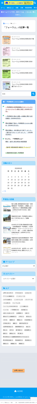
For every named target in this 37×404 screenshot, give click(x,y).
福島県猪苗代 (19, 326)
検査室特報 (28, 7)
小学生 (21, 316)
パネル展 (6, 303)
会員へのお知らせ (8, 313)
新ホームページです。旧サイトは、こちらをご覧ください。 (18, 13)
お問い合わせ (18, 370)
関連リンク (34, 402)
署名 (5, 330)
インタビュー (20, 296)
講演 (5, 333)
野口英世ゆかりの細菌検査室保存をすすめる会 (16, 336)
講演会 (12, 333)
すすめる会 (19, 293)
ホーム (3, 7)
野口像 (20, 333)
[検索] (33, 94)
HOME (20, 391)
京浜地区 (24, 309)
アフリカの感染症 (8, 296)
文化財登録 (28, 320)
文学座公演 (7, 323)
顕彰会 (5, 343)
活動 (17, 7)
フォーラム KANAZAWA (10, 306)
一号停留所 (15, 309)
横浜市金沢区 (23, 323)
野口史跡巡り (25, 402)
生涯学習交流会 (8, 326)
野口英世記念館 (8, 340)
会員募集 (19, 313)
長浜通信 (28, 340)
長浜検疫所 (19, 340)
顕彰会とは (10, 7)
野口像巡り (30, 402)
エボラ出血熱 (7, 299)
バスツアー (28, 299)
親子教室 (19, 330)
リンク (5, 309)
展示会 (28, 316)
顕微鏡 (14, 343)
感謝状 (12, 320)
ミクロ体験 (24, 306)
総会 (28, 326)
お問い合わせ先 (8, 293)
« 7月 (4, 191)
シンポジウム (18, 299)
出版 (27, 313)
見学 (12, 330)
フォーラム (16, 303)
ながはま (28, 293)
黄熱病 (21, 343)
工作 (5, 320)
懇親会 (19, 320)
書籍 (15, 323)
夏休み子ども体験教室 (9, 316)
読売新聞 (28, 330)
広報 (21, 7)
